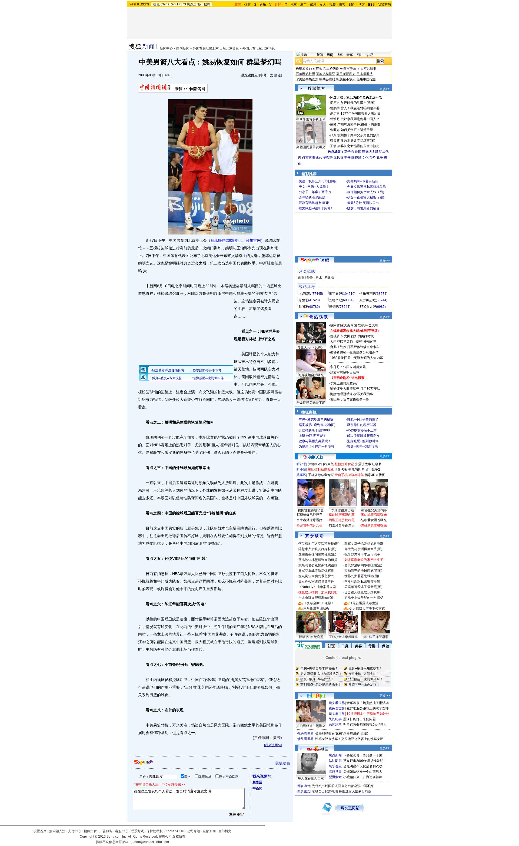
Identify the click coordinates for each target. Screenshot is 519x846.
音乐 (350, 55)
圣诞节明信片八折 (309, 525)
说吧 (370, 55)
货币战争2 (372, 469)
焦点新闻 (335, 755)
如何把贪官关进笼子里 (357, 130)
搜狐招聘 (90, 831)
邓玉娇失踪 (331, 68)
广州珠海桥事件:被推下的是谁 (358, 124)
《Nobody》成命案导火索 (317, 587)
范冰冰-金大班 (368, 325)
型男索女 (335, 777)
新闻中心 (166, 48)
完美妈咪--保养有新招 (362, 181)
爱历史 (335, 103)
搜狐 (156, 4)
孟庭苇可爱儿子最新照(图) (363, 587)
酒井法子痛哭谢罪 (375, 637)
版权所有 (178, 836)
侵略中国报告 (366, 79)
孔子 (380, 158)
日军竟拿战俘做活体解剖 (316, 571)
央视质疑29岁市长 (309, 68)
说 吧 (324, 260)
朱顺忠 (335, 130)
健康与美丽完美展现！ (315, 441)
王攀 (333, 146)
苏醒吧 (303, 300)
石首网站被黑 (305, 74)
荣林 (333, 124)
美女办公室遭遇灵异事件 (316, 581)
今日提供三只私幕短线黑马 (366, 187)
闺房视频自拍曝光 (311, 375)
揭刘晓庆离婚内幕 (342, 515)
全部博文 (224, 831)
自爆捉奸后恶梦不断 (310, 403)
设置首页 (40, 831)
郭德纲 (367, 152)
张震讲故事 (363, 464)
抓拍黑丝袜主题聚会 (310, 726)
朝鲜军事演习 (350, 68)
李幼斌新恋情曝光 (374, 515)
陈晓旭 (356, 158)
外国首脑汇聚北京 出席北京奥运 (216, 48)
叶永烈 (317, 158)
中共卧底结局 (329, 79)
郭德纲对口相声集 (321, 464)
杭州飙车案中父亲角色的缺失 (358, 135)
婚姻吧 (334, 307)
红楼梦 (377, 464)
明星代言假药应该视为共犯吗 (364, 724)
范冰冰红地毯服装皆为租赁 (317, 560)
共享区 (301, 475)
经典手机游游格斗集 (349, 475)
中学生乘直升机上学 (310, 119)
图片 (360, 55)
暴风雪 (338, 158)
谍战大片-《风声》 (310, 347)
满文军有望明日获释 (344, 372)
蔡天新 (335, 141)
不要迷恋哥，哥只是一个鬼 (362, 755)
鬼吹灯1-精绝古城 (321, 469)
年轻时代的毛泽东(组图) (358, 103)
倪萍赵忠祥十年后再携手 (362, 554)
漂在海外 (303, 786)
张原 (333, 135)
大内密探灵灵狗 (341, 341)
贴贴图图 (335, 761)
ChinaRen (168, 4)
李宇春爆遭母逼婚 (309, 520)
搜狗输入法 (57, 831)
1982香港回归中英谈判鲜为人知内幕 (356, 358)
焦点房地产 (195, 4)
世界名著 (340, 469)
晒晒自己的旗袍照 (325, 791)
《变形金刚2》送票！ (318, 603)
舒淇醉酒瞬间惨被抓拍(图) (363, 565)
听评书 (301, 464)
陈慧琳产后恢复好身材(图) (317, 549)
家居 (313, 4)
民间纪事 (335, 719)
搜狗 (207, 4)
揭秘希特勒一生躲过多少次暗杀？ (354, 352)
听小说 (301, 469)
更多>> (385, 89)
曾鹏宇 (335, 108)
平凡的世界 (356, 469)
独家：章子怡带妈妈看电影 (363, 544)
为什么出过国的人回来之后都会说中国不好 (343, 786)
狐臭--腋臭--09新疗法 (362, 446)
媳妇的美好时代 (362, 336)
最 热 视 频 (318, 317)
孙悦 (310, 277)
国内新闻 (182, 48)
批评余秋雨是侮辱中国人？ (360, 119)
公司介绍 (193, 831)
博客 (361, 4)
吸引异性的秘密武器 (361, 425)
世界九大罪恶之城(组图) (361, 576)
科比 (318, 277)
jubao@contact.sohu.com (150, 842)
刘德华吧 (335, 300)
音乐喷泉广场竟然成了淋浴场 (368, 703)
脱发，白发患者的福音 (363, 208)
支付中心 (74, 831)
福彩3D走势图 (375, 475)
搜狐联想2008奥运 (226, 240)
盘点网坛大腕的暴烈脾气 (316, 576)
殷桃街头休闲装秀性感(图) (317, 554)
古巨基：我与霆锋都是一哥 (349, 399)
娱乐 (263, 4)
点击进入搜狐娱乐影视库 (362, 592)
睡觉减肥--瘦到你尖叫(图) (317, 425)
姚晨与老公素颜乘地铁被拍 (317, 565)
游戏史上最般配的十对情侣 (363, 598)
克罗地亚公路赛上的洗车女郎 (368, 708)
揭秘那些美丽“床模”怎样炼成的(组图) (341, 733)
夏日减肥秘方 (346, 74)
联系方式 (137, 831)
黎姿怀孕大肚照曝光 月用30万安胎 (355, 389)
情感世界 (335, 772)
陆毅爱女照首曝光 (374, 520)
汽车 (293, 4)
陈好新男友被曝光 (374, 525)
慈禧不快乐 (348, 79)
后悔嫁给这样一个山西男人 (362, 772)
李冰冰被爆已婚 (342, 510)
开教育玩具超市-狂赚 (314, 203)
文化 (365, 158)
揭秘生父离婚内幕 (374, 510)
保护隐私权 (155, 831)
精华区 (257, 782)
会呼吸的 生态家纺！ (314, 197)
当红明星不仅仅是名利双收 (362, 766)
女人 (323, 4)
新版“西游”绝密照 (311, 637)
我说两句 (384, 4)
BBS (371, 4)
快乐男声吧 (368, 294)
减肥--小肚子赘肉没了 (362, 419)
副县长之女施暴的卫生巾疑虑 (358, 146)
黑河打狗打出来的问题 (359, 719)
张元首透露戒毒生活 (363, 603)
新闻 (320, 55)
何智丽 (307, 158)
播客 (342, 4)
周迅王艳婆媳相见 (342, 520)
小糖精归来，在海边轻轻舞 (362, 777)
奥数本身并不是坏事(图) (358, 141)
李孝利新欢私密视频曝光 (362, 581)
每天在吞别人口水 (311, 778)
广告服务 (105, 831)
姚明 (301, 277)
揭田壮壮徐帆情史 (311, 510)
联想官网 (253, 240)
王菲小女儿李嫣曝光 (343, 637)
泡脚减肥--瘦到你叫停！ (364, 441)
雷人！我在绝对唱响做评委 (360, 108)
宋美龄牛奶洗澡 (307, 79)
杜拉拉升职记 (344, 464)
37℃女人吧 (368, 307)
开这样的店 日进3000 (314, 430)
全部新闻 (209, 831)
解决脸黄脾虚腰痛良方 (363, 436)
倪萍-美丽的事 (366, 341)
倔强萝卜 (336, 336)
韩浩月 (335, 119)
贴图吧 (303, 307)
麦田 (347, 336)
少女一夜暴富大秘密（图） (366, 197)
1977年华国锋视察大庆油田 (361, 113)
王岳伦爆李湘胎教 (316, 608)
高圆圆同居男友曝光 (310, 147)
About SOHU (174, 831)
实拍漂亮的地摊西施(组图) (363, 571)
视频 (332, 4)
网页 (330, 55)
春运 (358, 152)
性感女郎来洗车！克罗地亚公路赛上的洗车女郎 (349, 739)
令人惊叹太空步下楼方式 (367, 608)
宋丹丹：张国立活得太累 (348, 367)
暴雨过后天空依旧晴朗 (355, 791)
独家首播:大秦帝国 (343, 325)
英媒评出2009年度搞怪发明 (363, 761)
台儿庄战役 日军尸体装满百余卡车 (355, 347)
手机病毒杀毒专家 (321, 475)
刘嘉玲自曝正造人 (342, 525)
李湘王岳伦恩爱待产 (344, 383)
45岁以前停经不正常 (362, 430)
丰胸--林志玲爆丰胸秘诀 (316, 419)
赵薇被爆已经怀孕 (309, 515)
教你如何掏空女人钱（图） (366, 192)
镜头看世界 (337, 703)
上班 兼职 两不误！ (312, 436)
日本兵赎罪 (368, 68)
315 (375, 152)
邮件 (352, 4)
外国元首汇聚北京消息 (258, 48)
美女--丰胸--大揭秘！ (314, 187)
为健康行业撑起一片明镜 (316, 446)
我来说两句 (249, 75)
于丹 (347, 158)
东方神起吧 (368, 300)
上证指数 (304, 294)
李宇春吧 (335, 294)
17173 (181, 4)
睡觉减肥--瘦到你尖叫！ (316, 208)
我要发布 (282, 763)
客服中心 (121, 831)
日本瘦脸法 (365, 74)
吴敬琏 (328, 158)
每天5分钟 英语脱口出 (363, 203)
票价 (372, 158)
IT (285, 4)
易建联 (329, 277)
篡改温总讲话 (325, 74)
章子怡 (349, 152)
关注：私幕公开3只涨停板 (317, 181)
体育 (247, 4)
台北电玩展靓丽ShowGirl (316, 598)
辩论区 (257, 789)
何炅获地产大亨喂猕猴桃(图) (319, 544)
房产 (303, 4)
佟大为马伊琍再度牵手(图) (363, 549)
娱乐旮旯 (335, 766)
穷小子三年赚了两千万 (315, 192)
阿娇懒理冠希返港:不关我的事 (351, 394)
